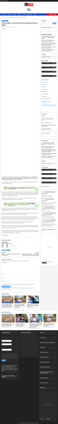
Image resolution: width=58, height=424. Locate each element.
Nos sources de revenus (44, 382)
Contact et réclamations (6, 332)
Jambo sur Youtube (53, 14)
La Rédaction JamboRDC (48, 191)
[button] (1, 14)
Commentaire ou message (6, 352)
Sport (24, 14)
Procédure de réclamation (44, 377)
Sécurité (19, 14)
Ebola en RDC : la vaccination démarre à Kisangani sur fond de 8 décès (32, 305)
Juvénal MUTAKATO (45, 82)
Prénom (3, 342)
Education (31, 321)
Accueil (4, 14)
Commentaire (4, 262)
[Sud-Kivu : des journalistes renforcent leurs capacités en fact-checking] (20, 299)
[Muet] (52, 63)
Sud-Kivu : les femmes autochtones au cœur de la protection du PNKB (21, 324)
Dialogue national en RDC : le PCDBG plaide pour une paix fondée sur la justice (49, 220)
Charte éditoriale (42, 347)
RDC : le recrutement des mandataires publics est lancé (49, 192)
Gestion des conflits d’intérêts (44, 361)
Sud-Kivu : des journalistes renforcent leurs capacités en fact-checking (20, 305)
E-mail (3, 277)
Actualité (9, 14)
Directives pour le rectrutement (45, 366)
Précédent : (11, 254)
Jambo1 (11, 243)
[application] (49, 63)
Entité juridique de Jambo (44, 352)
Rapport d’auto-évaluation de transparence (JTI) (47, 342)
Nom (3, 274)
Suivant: (30, 254)
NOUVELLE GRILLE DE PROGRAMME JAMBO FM (47, 261)
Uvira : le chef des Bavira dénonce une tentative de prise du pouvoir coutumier (49, 207)
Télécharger (44, 262)
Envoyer (3, 360)
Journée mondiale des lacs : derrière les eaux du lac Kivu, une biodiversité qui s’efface (7, 305)
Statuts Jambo (42, 387)
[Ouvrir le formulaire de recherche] (45, 14)
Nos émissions (29, 14)
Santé (32, 302)
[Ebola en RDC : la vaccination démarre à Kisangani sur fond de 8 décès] (33, 299)
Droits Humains (19, 321)
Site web (3, 281)
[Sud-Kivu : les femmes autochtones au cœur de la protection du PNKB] (22, 318)
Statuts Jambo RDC (42, 418)
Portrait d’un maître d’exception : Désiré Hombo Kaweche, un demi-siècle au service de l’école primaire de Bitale (49, 44)
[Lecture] (42, 63)
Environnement (8, 302)
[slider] (54, 63)
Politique (6, 20)
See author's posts (13, 245)
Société (14, 14)
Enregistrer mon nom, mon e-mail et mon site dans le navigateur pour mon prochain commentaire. (19, 284)
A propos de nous (42, 337)
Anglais (34, 14)
